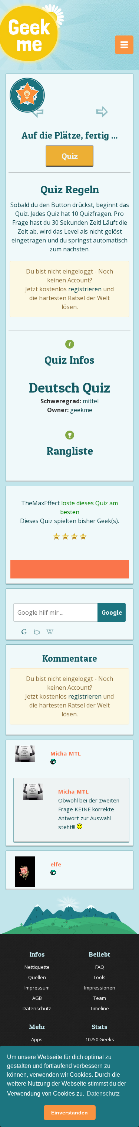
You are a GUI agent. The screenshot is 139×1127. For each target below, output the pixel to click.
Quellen (37, 977)
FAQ (99, 967)
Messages (50, 632)
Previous (38, 112)
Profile (38, 632)
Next (102, 112)
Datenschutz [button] (103, 1093)
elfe (55, 864)
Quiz (70, 156)
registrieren (85, 289)
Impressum (37, 987)
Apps (37, 1039)
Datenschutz (37, 1008)
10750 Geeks (99, 1039)
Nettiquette (37, 967)
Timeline (99, 1008)
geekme (81, 410)
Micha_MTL (65, 753)
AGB (37, 998)
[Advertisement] (69, 569)
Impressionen (99, 987)
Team (99, 998)
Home (25, 632)
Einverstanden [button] (69, 1113)
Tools (99, 977)
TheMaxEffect (40, 503)
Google (112, 612)
